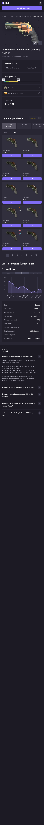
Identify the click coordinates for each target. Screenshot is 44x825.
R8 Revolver (19, 16)
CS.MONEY (5, 16)
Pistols (12, 16)
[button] (22, 87)
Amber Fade (28, 16)
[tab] (8, 273)
